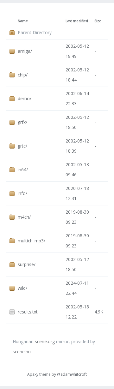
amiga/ (25, 51)
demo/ (24, 98)
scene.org (45, 341)
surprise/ (26, 264)
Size (97, 21)
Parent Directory (35, 32)
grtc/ (22, 146)
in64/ (23, 170)
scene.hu (22, 352)
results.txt (28, 312)
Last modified (77, 21)
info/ (22, 193)
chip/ (23, 75)
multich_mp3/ (31, 241)
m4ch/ (24, 217)
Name (23, 21)
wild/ (22, 288)
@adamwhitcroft (72, 374)
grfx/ (22, 122)
